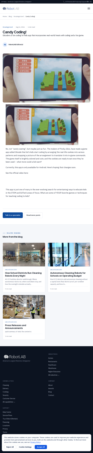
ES (91, 1)
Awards (51, 388)
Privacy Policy (35, 442)
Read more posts (33, 215)
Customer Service (9, 399)
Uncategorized (19, 16)
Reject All (10, 447)
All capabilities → (9, 402)
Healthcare (52, 365)
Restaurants (52, 362)
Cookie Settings (25, 447)
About (50, 385)
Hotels (50, 358)
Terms (5, 432)
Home (5, 16)
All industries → (53, 375)
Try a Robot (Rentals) (10, 419)
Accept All (41, 447)
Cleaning (6, 385)
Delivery (6, 388)
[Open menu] (88, 8)
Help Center (7, 412)
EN (88, 1)
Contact (51, 395)
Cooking (6, 392)
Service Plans (7, 415)
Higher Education (54, 372)
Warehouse (52, 368)
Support (83, 1)
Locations (6, 426)
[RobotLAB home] (11, 8)
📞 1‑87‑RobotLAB (69, 1)
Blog (10, 16)
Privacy (5, 429)
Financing (78, 1)
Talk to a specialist (12, 215)
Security (6, 395)
